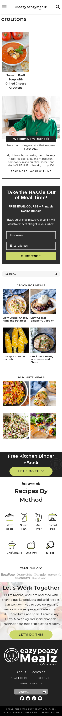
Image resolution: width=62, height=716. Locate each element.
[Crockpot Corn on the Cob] (16, 341)
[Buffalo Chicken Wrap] (43, 394)
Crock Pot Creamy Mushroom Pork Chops (41, 359)
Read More (19, 171)
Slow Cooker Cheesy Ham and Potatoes (15, 319)
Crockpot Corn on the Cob (14, 358)
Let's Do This (31, 634)
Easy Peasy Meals (31, 7)
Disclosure (42, 678)
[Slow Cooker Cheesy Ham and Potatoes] (16, 302)
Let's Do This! (31, 471)
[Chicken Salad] (16, 426)
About (21, 672)
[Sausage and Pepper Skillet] (16, 394)
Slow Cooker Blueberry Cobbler (42, 319)
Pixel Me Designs (48, 712)
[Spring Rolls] (43, 426)
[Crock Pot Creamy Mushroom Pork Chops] (43, 341)
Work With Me (40, 171)
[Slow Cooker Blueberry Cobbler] (43, 302)
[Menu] (4, 7)
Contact (38, 672)
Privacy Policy (31, 683)
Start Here (19, 678)
